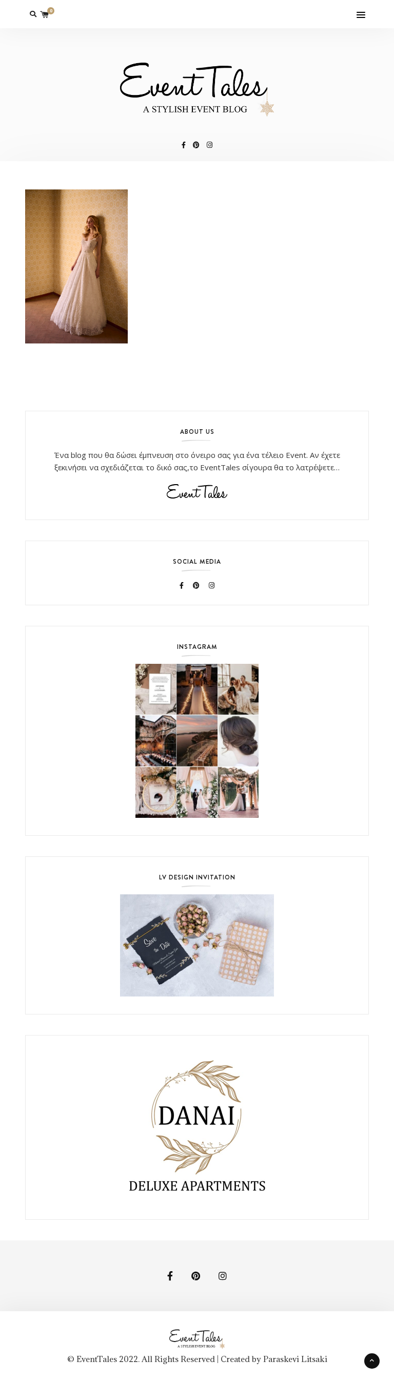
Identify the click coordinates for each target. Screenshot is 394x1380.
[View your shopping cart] (45, 14)
